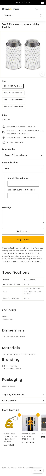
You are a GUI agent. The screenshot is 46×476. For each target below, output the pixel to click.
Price (4, 115)
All (17, 410)
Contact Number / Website (21, 190)
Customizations (10, 162)
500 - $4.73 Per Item (13, 106)
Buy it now (23, 239)
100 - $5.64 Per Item (13, 93)
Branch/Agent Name (18, 178)
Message (6, 207)
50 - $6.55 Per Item (12, 86)
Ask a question (9, 400)
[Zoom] (42, 73)
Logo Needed (8, 149)
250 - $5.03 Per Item (13, 100)
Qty (4, 81)
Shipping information (13, 394)
